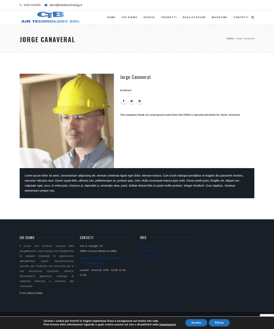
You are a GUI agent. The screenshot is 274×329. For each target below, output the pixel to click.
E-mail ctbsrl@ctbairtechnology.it (102, 258)
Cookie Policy (148, 250)
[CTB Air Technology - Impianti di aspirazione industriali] (51, 17)
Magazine (219, 17)
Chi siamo (129, 17)
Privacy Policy (148, 245)
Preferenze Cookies (151, 255)
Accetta (196, 323)
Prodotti (169, 17)
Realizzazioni (194, 17)
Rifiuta (219, 323)
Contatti (240, 17)
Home (111, 17)
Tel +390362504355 (92, 263)
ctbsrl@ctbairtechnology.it (65, 5)
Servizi (149, 17)
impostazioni (167, 324)
